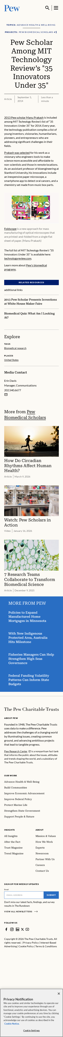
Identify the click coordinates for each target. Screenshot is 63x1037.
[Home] (31, 709)
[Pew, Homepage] (12, 7)
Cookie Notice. (11, 1023)
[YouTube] (27, 929)
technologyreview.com (17, 258)
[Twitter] (22, 929)
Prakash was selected (17, 152)
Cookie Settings (31, 1030)
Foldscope (10, 228)
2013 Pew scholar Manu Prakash (24, 117)
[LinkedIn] (17, 929)
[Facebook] (6, 929)
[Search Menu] (47, 8)
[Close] (59, 993)
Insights (9, 829)
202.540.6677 (12, 390)
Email (6, 889)
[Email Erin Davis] (6, 394)
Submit (51, 895)
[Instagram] (12, 929)
